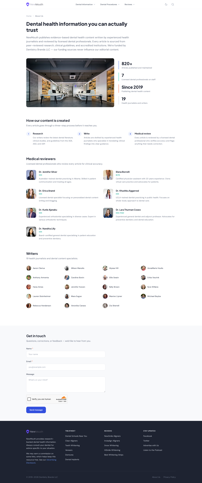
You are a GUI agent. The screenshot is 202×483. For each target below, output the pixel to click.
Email (29, 361)
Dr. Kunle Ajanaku (48, 209)
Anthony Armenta (41, 277)
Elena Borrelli (123, 171)
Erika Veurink (153, 277)
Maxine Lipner (115, 296)
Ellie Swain (114, 277)
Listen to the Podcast (152, 450)
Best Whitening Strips (113, 455)
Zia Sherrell (114, 305)
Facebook (147, 436)
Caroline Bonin (77, 277)
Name (29, 348)
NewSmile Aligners (112, 436)
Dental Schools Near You (76, 436)
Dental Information (84, 4)
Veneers (68, 450)
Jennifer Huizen (78, 287)
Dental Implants (72, 459)
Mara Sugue (76, 296)
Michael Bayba (154, 296)
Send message (36, 410)
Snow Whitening (111, 445)
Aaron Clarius (39, 268)
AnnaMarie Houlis (155, 268)
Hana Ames (38, 287)
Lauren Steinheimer (42, 296)
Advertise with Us (151, 445)
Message (30, 374)
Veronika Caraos (78, 305)
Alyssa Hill (113, 268)
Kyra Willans (152, 287)
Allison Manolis (77, 268)
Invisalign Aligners (112, 440)
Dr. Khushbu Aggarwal (127, 190)
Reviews (128, 4)
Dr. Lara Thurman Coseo (128, 209)
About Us (156, 477)
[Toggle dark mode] (166, 4)
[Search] (173, 4)
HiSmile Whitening (112, 450)
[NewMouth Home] (34, 4)
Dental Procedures (108, 4)
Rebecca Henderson (42, 305)
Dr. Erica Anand (47, 190)
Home (28, 16)
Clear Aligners (71, 440)
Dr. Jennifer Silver (48, 171)
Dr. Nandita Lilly (47, 228)
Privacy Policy (170, 477)
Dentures (69, 455)
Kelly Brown (114, 287)
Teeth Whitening (72, 445)
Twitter (146, 440)
